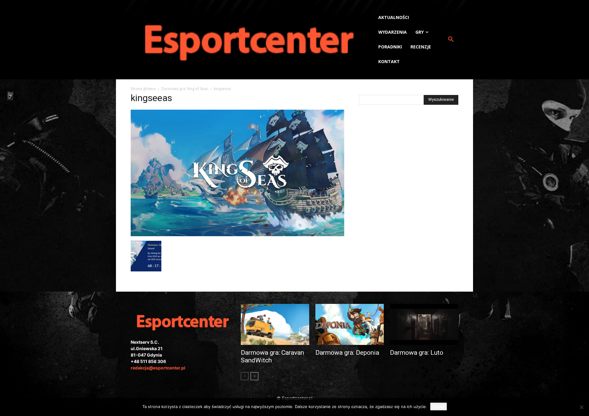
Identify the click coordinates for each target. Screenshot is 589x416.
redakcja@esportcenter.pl (158, 367)
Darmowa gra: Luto (416, 352)
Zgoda (439, 406)
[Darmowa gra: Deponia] (349, 324)
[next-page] (254, 376)
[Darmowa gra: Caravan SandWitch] (275, 324)
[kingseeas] (237, 234)
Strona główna (143, 88)
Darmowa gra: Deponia (347, 352)
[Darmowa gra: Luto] (424, 324)
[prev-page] (244, 376)
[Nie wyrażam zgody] (581, 407)
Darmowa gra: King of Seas (184, 88)
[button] (451, 39)
